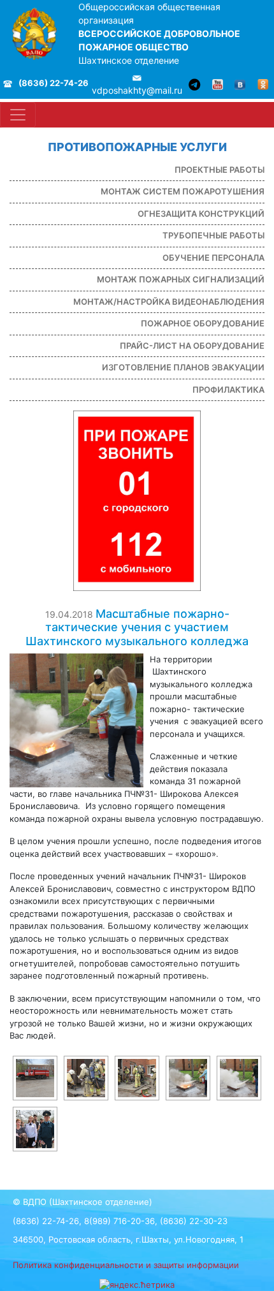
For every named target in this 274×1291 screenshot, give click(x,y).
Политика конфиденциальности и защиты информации (126, 1265)
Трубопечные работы (213, 235)
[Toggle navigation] (18, 115)
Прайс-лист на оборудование (192, 345)
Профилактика (228, 389)
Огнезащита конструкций (201, 213)
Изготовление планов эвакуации (183, 367)
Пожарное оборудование (202, 323)
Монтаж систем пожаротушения (182, 191)
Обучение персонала (213, 257)
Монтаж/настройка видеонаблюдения (168, 301)
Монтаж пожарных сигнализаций (180, 279)
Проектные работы (219, 169)
